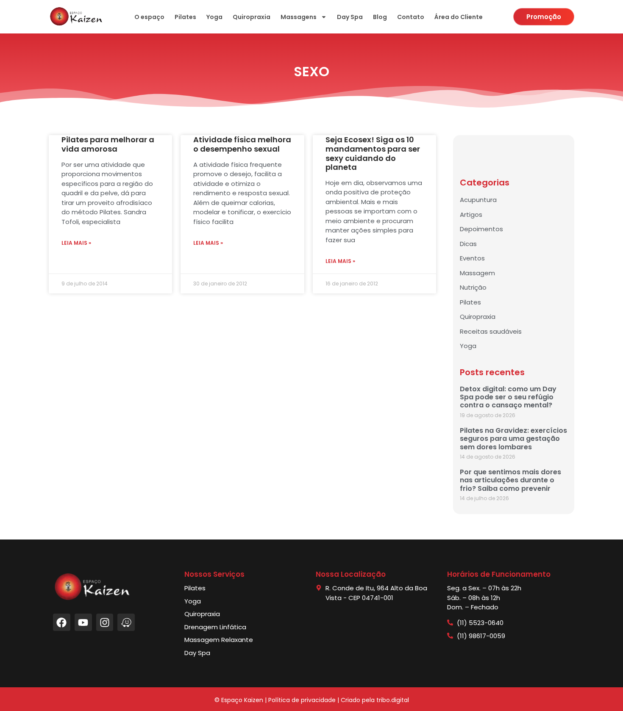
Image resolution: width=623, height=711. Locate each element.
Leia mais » (76, 242)
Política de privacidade (302, 700)
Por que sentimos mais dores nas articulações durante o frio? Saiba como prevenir (510, 480)
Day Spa (350, 17)
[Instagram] (105, 622)
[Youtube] (83, 622)
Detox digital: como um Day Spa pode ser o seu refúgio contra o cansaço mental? (508, 397)
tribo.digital (392, 700)
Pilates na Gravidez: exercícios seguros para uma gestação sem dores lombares (513, 438)
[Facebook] (61, 622)
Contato (410, 17)
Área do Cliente (458, 17)
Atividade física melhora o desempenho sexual (242, 144)
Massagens (299, 17)
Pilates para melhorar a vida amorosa (107, 144)
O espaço (149, 17)
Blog (380, 17)
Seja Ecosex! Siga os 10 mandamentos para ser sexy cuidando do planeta (372, 153)
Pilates (185, 17)
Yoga (214, 17)
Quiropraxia (251, 17)
